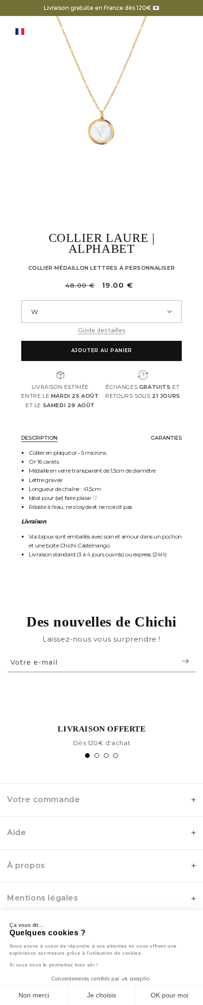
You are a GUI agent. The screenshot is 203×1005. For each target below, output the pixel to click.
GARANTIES (166, 437)
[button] (171, 31)
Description (39, 437)
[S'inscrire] (185, 661)
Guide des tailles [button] (101, 330)
